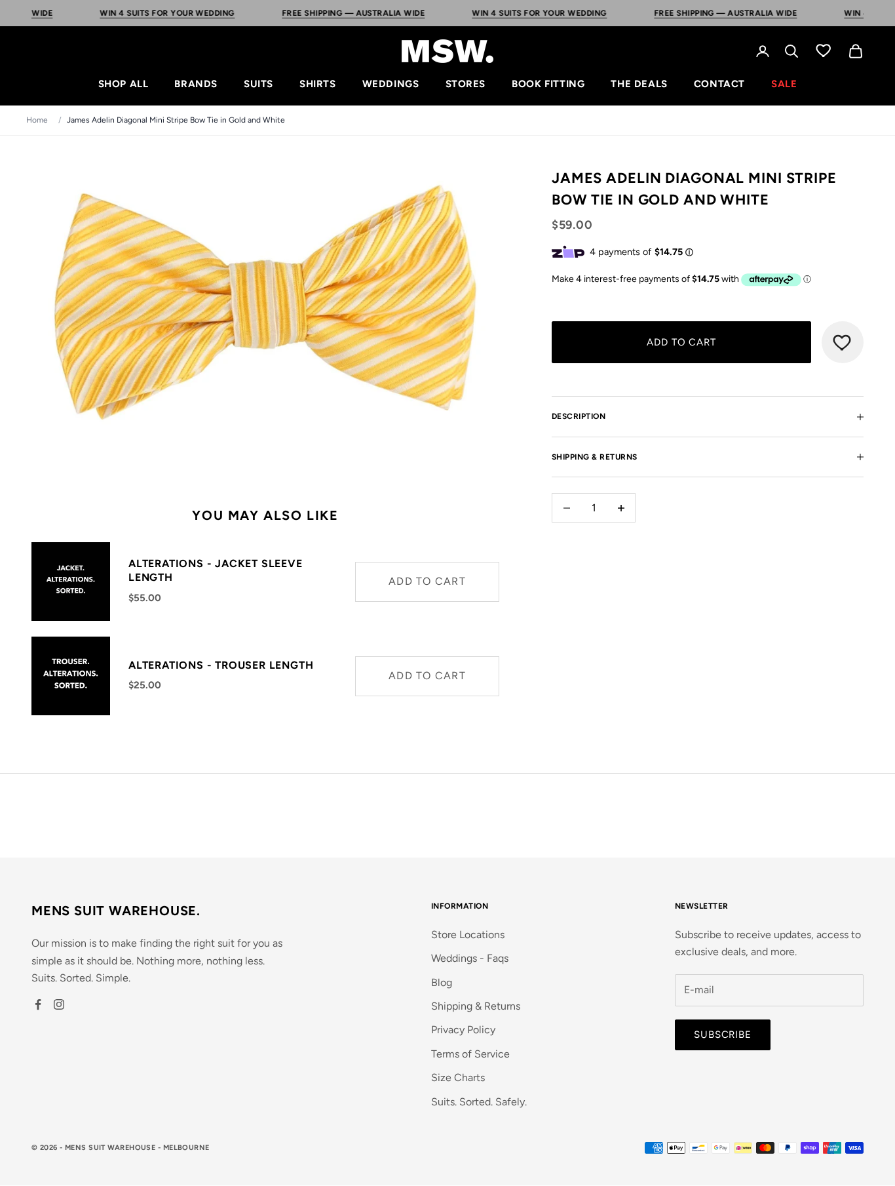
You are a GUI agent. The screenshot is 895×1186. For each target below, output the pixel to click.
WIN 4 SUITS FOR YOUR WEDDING (125, 13)
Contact (719, 84)
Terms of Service (470, 1054)
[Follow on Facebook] (38, 1004)
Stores (466, 84)
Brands (196, 84)
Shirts (317, 84)
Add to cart (681, 342)
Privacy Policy (463, 1029)
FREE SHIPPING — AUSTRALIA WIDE (311, 13)
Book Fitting (548, 84)
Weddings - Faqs (469, 958)
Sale (784, 84)
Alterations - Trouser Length (220, 665)
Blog (441, 982)
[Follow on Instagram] (59, 1004)
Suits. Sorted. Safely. (479, 1102)
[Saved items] (823, 50)
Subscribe (723, 1034)
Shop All (123, 84)
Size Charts (458, 1077)
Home (37, 120)
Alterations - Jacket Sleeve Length (215, 570)
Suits (258, 84)
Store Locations (468, 934)
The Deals (639, 84)
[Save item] (843, 342)
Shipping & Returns (475, 1006)
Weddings (390, 84)
